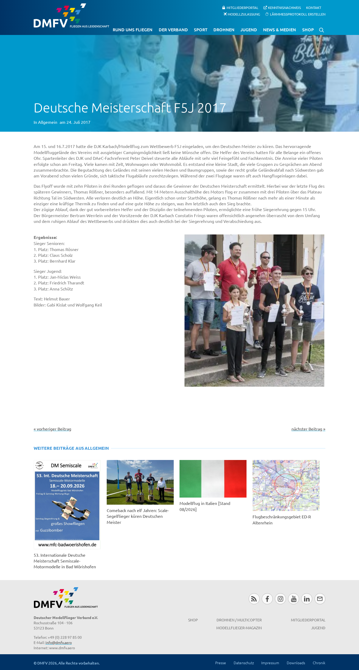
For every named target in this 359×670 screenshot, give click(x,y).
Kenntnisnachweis (284, 7)
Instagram (280, 582)
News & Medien (279, 29)
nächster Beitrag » (308, 412)
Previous (176, 279)
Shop (308, 29)
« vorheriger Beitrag (52, 412)
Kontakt (313, 7)
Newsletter (320, 582)
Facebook (267, 582)
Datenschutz (244, 646)
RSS (254, 582)
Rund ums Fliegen (132, 29)
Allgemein (47, 122)
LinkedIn (306, 582)
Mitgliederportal (242, 7)
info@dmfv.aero (58, 626)
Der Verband (173, 29)
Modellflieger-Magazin (239, 611)
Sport (200, 29)
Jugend (248, 29)
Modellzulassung (244, 14)
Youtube (293, 582)
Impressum (270, 646)
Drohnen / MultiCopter (239, 603)
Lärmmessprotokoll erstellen (297, 14)
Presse (220, 646)
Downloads (296, 646)
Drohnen (223, 29)
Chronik (319, 646)
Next (332, 279)
